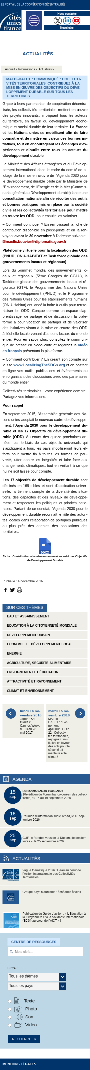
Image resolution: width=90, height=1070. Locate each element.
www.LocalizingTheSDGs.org (39, 365)
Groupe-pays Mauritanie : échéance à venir (51, 891)
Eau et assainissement (27, 616)
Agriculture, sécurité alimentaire (38, 663)
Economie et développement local (38, 644)
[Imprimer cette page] (19, 589)
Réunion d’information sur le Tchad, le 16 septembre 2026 (47, 816)
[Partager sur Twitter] (13, 589)
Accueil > (11, 69)
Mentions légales (19, 1064)
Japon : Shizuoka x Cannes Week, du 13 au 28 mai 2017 (31, 721)
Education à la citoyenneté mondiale (41, 625)
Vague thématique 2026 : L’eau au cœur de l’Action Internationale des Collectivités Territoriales (51, 874)
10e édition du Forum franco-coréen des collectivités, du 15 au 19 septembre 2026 (48, 794)
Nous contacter (67, 13)
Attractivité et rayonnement (33, 681)
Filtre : (13, 968)
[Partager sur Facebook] (5, 589)
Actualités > (46, 69)
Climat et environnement (29, 691)
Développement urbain (27, 635)
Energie (13, 653)
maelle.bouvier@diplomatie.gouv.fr (36, 241)
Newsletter (67, 27)
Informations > (28, 69)
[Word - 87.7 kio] (45, 546)
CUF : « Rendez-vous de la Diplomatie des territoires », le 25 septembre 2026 (49, 838)
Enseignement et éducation (31, 672)
